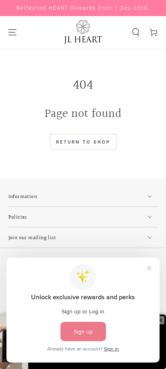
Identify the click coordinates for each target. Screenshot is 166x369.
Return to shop (83, 142)
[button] (136, 32)
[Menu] (12, 32)
